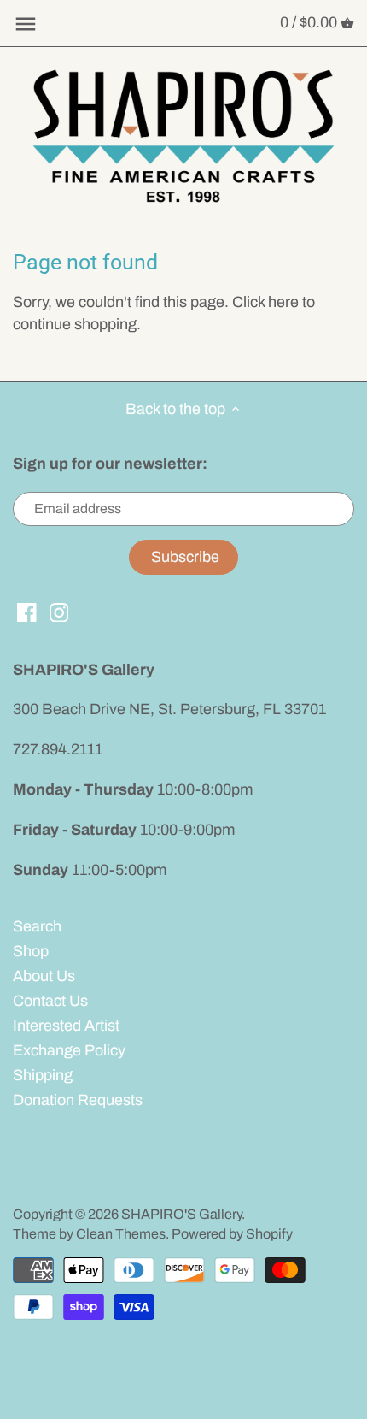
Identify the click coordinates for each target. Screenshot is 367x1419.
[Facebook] (27, 612)
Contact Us (50, 1000)
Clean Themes (121, 1234)
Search (37, 926)
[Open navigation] (25, 24)
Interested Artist (66, 1025)
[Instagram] (59, 612)
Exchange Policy (69, 1050)
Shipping (43, 1075)
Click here (265, 301)
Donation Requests (78, 1100)
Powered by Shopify (232, 1234)
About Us (44, 975)
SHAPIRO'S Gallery (181, 1214)
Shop (31, 951)
